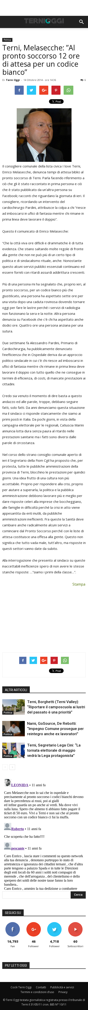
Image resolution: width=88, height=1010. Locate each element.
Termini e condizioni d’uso (37, 992)
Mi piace (12, 923)
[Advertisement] (44, 8)
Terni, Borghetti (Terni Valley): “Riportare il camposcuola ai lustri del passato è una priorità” (56, 706)
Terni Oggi (13, 80)
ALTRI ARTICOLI (16, 690)
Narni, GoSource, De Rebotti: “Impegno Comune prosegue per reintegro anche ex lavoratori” (55, 728)
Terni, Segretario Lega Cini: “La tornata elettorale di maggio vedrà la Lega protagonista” (54, 750)
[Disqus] (44, 833)
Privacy (62, 992)
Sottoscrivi (75, 923)
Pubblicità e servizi (62, 987)
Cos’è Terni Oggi (21, 987)
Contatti (41, 987)
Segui (33, 923)
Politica (7, 39)
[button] (81, 22)
